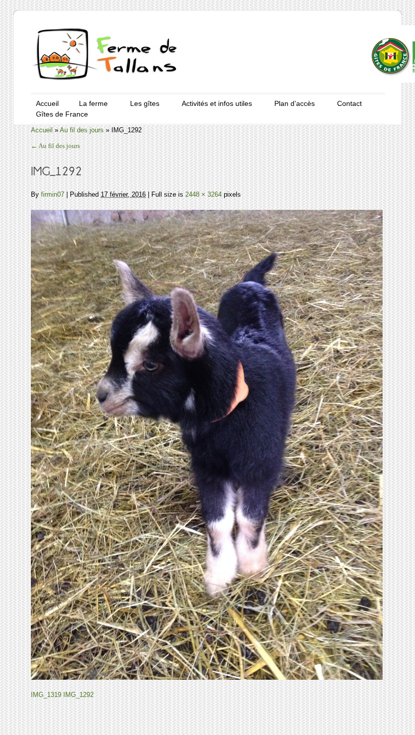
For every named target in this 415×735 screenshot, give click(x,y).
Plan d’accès (294, 103)
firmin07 (52, 194)
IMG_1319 (46, 695)
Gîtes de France (62, 114)
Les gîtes (144, 103)
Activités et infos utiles (217, 103)
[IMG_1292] (207, 439)
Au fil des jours (82, 130)
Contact (349, 103)
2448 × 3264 (203, 194)
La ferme (93, 103)
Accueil (47, 103)
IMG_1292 (78, 695)
